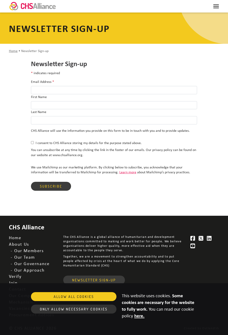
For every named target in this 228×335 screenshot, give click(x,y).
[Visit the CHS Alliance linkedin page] (209, 238)
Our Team (24, 257)
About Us (19, 244)
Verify (15, 276)
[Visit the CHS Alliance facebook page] (193, 238)
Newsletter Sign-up (94, 280)
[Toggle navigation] (216, 6)
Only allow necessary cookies (74, 309)
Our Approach (29, 270)
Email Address (42, 81)
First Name (39, 96)
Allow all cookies (74, 296)
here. (139, 315)
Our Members (29, 250)
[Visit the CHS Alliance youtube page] (193, 246)
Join (13, 283)
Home (13, 50)
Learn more (127, 172)
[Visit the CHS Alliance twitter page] (201, 238)
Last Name (38, 111)
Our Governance (31, 263)
